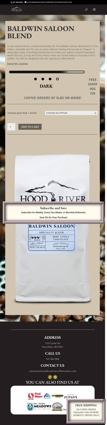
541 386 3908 (52, 359)
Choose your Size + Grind (21, 112)
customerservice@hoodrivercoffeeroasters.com (52, 371)
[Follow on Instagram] (55, 377)
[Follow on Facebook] (50, 377)
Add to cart (30, 126)
